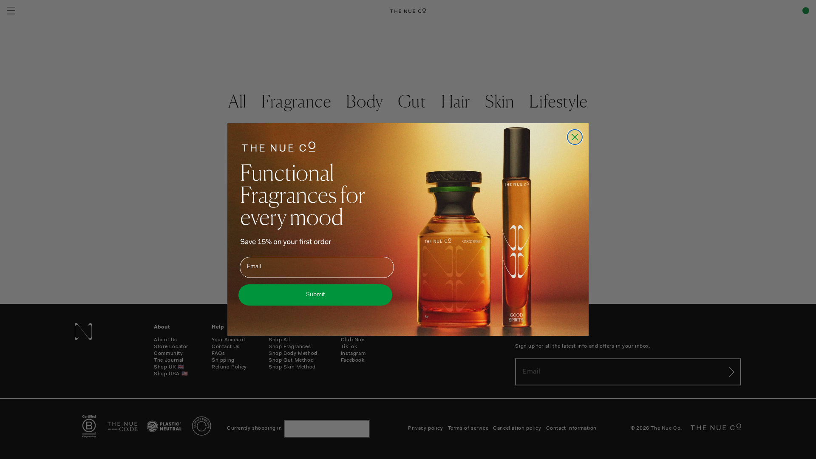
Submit (315, 295)
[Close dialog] (574, 137)
